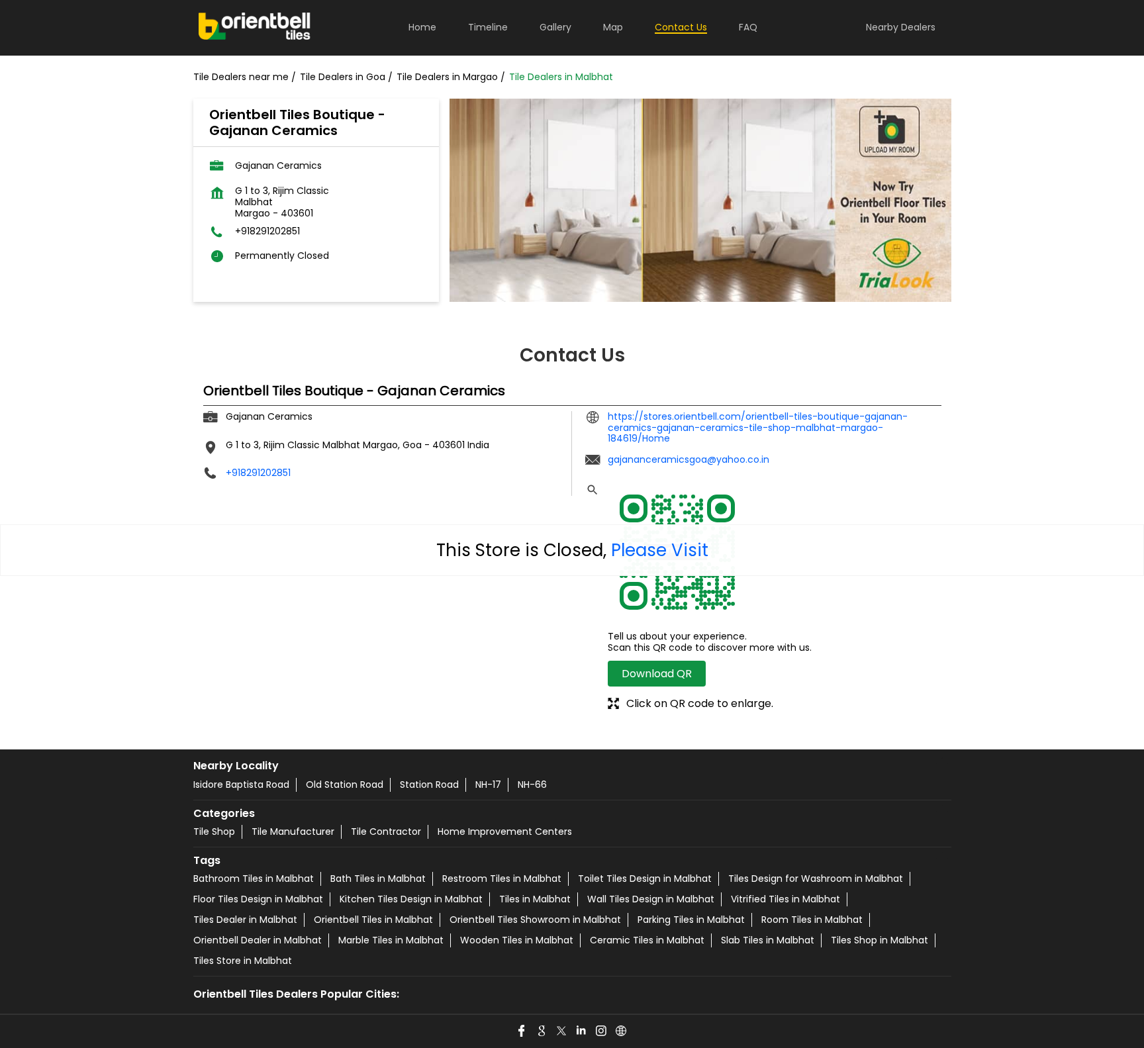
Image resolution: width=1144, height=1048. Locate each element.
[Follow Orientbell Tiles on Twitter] (562, 1031)
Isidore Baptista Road (241, 784)
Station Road (429, 784)
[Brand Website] (622, 1031)
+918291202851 (267, 231)
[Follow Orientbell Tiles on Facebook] (522, 1031)
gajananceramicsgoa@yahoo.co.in (688, 459)
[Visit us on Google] (542, 1031)
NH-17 (488, 784)
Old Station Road (344, 784)
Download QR (657, 673)
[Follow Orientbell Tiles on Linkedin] (582, 1031)
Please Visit (659, 550)
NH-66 (532, 784)
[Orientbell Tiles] (254, 28)
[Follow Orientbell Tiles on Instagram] (602, 1031)
